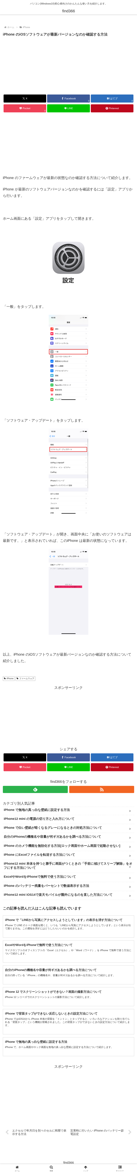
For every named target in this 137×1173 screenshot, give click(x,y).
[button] (126, 750)
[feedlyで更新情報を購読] (35, 789)
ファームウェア (26, 678)
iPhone (10, 678)
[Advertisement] (68, 64)
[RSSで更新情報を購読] (101, 789)
